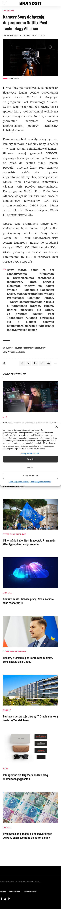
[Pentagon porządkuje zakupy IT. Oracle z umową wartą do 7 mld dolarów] (30, 690)
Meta (5, 769)
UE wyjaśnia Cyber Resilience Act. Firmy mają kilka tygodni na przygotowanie (29, 542)
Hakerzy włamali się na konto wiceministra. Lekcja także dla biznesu (28, 660)
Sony (43, 347)
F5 (16, 347)
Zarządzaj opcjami (30, 475)
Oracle (7, 710)
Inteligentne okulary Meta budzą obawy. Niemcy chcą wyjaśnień (26, 777)
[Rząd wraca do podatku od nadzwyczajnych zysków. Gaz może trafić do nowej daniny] (30, 807)
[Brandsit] (31, 3)
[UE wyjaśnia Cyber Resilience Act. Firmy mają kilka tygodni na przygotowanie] (30, 514)
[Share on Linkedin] (35, 363)
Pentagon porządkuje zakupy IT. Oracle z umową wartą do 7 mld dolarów (30, 718)
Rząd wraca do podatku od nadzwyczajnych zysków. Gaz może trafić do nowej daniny (27, 836)
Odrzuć (30, 467)
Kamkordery (28, 347)
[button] (56, 426)
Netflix (37, 347)
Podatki (7, 827)
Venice (22, 352)
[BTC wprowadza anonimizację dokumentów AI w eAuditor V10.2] (30, 396)
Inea (20, 347)
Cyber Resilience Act (14, 534)
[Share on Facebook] (22, 363)
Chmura (7, 593)
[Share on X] (28, 363)
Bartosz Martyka (10, 35)
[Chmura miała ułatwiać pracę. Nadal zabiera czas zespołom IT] (30, 572)
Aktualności (8, 10)
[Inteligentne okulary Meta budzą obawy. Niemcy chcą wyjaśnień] (30, 748)
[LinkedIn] (9, 898)
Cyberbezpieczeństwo (15, 651)
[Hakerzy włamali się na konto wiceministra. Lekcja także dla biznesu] (30, 631)
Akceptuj (30, 459)
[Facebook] (1, 898)
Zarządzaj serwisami (30, 453)
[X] (5, 898)
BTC (5, 417)
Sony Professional (10, 352)
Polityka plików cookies (19, 481)
